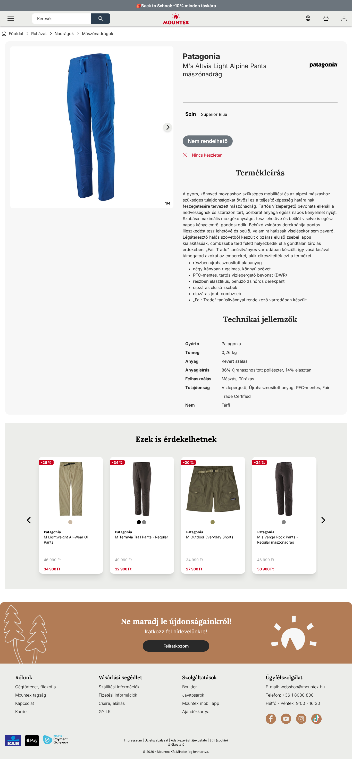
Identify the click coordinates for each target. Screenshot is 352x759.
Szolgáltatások (199, 677)
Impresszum (133, 740)
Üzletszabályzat (156, 740)
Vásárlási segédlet (120, 677)
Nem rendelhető (208, 141)
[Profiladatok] (344, 18)
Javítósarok (193, 695)
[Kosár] (326, 18)
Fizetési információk (118, 695)
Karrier (21, 711)
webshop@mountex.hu (303, 686)
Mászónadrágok (97, 33)
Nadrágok (64, 33)
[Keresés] (100, 18)
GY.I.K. (105, 711)
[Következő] (323, 519)
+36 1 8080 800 (298, 695)
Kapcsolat (24, 703)
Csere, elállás (112, 703)
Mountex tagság (30, 695)
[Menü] (10, 18)
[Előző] (29, 519)
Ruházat (39, 33)
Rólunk (23, 677)
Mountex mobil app (200, 703)
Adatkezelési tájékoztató (189, 740)
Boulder (189, 686)
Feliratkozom (176, 646)
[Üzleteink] (308, 18)
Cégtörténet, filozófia (35, 686)
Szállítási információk (119, 686)
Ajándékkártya (195, 711)
